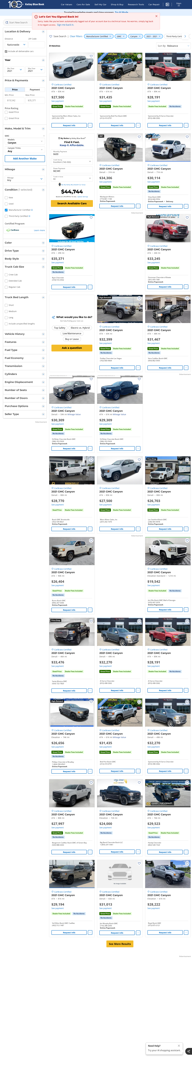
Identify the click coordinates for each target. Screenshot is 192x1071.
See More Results (120, 944)
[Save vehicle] (91, 56)
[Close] (179, 1046)
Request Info (69, 125)
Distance (9, 38)
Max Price (30, 95)
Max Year (31, 68)
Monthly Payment (60, 151)
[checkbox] (12, 112)
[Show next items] (185, 36)
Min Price (9, 95)
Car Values (66, 4)
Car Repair (154, 4)
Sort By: (162, 45)
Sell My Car (101, 4)
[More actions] (90, 125)
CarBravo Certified (62, 84)
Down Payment (59, 168)
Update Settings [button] (82, 197)
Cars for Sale (83, 4)
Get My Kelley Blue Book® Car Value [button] (73, 185)
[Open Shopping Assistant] (188, 1051)
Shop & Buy (117, 4)
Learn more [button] (39, 230)
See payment (57, 101)
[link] (175, 106)
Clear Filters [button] (76, 36)
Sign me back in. (65, 24)
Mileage (10, 178)
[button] (167, 5)
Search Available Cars (72, 203)
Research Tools (136, 4)
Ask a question (72, 347)
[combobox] (25, 22)
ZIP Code (32, 38)
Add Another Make (25, 158)
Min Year (10, 68)
